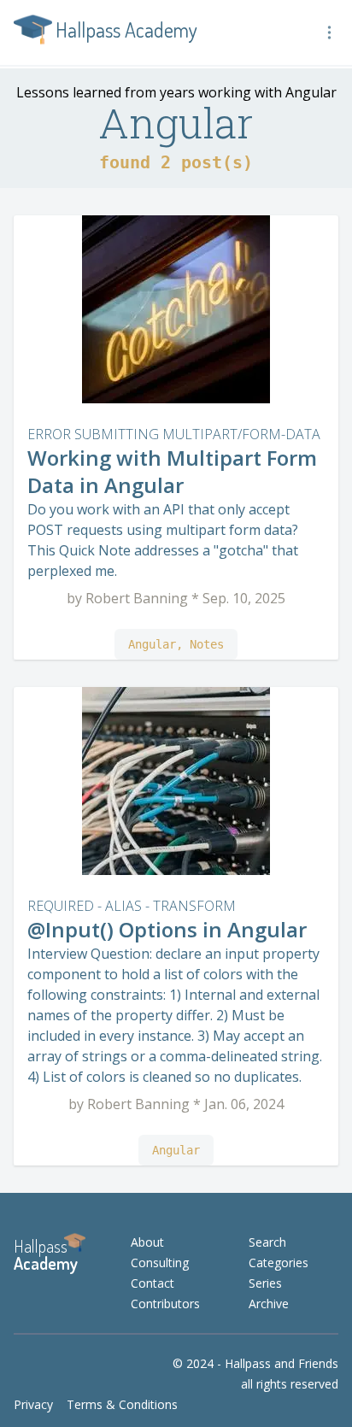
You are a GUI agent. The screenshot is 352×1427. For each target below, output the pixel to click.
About (147, 1242)
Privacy (33, 1404)
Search (267, 1242)
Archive (269, 1303)
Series (265, 1283)
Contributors (165, 1303)
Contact (152, 1283)
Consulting (160, 1262)
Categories (278, 1262)
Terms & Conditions (122, 1404)
